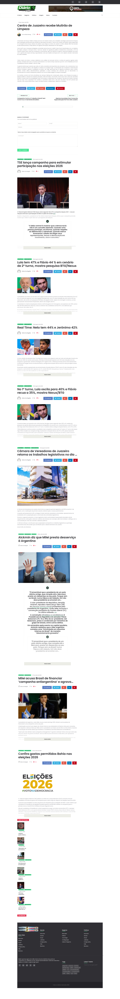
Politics (68, 973)
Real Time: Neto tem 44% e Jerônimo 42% (47, 327)
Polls (19, 949)
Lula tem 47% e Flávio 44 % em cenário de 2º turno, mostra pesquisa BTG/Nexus (46, 264)
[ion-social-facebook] (72, 2)
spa (72, 973)
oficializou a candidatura (52, 615)
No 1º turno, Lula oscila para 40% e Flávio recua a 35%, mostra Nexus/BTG (46, 391)
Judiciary (20, 944)
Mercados (64, 933)
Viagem (41, 15)
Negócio (27, 15)
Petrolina (21, 859)
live (68, 969)
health (71, 967)
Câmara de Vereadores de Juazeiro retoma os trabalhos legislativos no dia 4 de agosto (47, 454)
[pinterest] (75, 34)
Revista (34, 534)
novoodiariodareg (26, 34)
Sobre (48, 15)
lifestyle (64, 969)
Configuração (65, 940)
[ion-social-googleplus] (79, 2)
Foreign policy (21, 946)
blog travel (65, 965)
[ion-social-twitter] (86, 2)
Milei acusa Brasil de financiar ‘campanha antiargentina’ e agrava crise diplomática (44, 681)
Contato (54, 15)
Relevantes (28, 159)
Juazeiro (20, 448)
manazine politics (66, 971)
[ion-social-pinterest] (99, 2)
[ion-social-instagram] (92, 2)
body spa (71, 965)
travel (75, 973)
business (76, 965)
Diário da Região (26, 171)
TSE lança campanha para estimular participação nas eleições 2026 (44, 164)
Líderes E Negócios (66, 942)
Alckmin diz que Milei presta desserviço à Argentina (47, 539)
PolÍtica (64, 935)
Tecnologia (65, 937)
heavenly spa (77, 967)
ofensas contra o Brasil (42, 606)
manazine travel (75, 971)
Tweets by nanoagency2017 (91, 965)
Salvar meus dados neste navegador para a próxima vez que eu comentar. (37, 132)
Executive (20, 938)
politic (64, 973)
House (19, 942)
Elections (20, 951)
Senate (20, 940)
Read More (47, 247)
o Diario (19, 15)
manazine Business (74, 969)
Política (34, 15)
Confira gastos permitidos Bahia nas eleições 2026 (45, 755)
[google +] (65, 34)
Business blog (66, 967)
